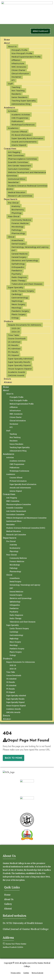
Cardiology (16, 294)
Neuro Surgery (18, 304)
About (7, 42)
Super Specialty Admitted (20, 359)
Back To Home (13, 757)
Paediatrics (16, 270)
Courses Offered (19, 131)
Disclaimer (16, 77)
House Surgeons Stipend (19, 369)
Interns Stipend (18, 145)
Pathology (16, 230)
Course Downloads (17, 338)
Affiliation (15, 60)
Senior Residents (19, 97)
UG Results (13, 345)
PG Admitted (14, 348)
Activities (12, 111)
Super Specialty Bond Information (27, 138)
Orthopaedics (17, 267)
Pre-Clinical (13, 203)
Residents (16, 94)
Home (6, 386)
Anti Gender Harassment (19, 165)
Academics (9, 107)
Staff (10, 84)
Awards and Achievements (24, 142)
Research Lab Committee (20, 196)
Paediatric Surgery (20, 311)
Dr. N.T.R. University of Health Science (23, 923)
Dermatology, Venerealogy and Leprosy (29, 247)
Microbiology (17, 226)
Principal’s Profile (19, 50)
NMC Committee (16, 155)
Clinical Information (20, 73)
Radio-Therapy (18, 280)
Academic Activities (20, 114)
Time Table (13, 335)
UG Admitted (14, 342)
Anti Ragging (14, 152)
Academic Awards (16, 372)
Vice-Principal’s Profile (21, 53)
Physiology (16, 213)
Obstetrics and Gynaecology (24, 260)
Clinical (11, 237)
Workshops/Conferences (23, 125)
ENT (13, 250)
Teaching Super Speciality (23, 100)
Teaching (15, 87)
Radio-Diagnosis (19, 277)
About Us (12, 46)
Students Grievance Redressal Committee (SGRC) (26, 187)
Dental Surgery (18, 244)
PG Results (13, 352)
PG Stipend (13, 355)
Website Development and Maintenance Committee (26, 174)
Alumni (8, 382)
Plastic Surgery (18, 314)
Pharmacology (18, 233)
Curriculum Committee (18, 169)
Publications (17, 121)
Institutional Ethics (16, 179)
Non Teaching (18, 90)
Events (6, 715)
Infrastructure (17, 63)
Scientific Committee (18, 162)
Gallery (8, 904)
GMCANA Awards (16, 375)
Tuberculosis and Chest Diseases (26, 284)
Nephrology (16, 301)
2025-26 (15, 328)
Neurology (16, 308)
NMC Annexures (18, 67)
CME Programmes (19, 118)
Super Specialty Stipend (19, 365)
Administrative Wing (20, 104)
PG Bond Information (21, 135)
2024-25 (15, 332)
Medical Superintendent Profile (26, 57)
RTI (13, 80)
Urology (15, 318)
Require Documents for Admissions (24, 325)
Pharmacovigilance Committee (22, 159)
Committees (10, 148)
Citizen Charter (18, 70)
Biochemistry (17, 209)
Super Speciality (15, 287)
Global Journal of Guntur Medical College (25, 929)
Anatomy (15, 206)
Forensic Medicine (20, 223)
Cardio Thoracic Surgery (22, 291)
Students (8, 321)
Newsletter (13, 182)
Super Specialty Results (19, 362)
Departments (10, 199)
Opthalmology (18, 264)
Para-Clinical (13, 216)
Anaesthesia (17, 240)
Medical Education (16, 192)
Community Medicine (21, 220)
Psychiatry (16, 274)
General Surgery (18, 257)
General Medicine (19, 254)
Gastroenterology (19, 297)
